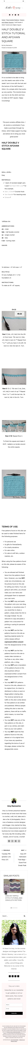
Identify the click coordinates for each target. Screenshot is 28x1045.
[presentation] (14, 886)
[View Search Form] (4, 1)
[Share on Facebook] (2, 513)
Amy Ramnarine (7, 45)
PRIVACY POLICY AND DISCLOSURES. (13, 1031)
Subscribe (14, 1013)
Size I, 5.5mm (9, 191)
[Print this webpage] (2, 525)
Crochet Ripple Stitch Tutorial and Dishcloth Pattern (13, 898)
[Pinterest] (18, 15)
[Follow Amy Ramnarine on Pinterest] (15, 841)
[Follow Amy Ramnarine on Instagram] (12, 841)
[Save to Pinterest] (2, 519)
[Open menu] (23, 1)
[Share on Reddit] (2, 528)
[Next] (22, 893)
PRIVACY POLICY (14, 1041)
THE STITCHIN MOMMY (15, 1039)
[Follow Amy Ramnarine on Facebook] (9, 841)
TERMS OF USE (22, 1039)
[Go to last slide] (6, 893)
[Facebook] (9, 15)
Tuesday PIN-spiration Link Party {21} (6, 855)
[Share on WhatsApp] (2, 531)
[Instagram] (15, 15)
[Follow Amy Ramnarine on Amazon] (19, 841)
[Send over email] (2, 522)
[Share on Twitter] (2, 516)
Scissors (7, 197)
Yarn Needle (9, 194)
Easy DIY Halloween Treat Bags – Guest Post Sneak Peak (22, 858)
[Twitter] (12, 15)
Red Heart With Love (16, 186)
